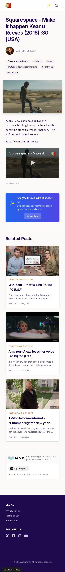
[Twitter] (7, 535)
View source (14, 183)
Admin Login (12, 520)
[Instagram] (19, 535)
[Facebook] (13, 535)
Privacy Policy (13, 511)
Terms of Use (13, 516)
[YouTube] (26, 535)
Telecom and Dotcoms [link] (20, 279)
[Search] (56, 5)
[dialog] (12, 569)
